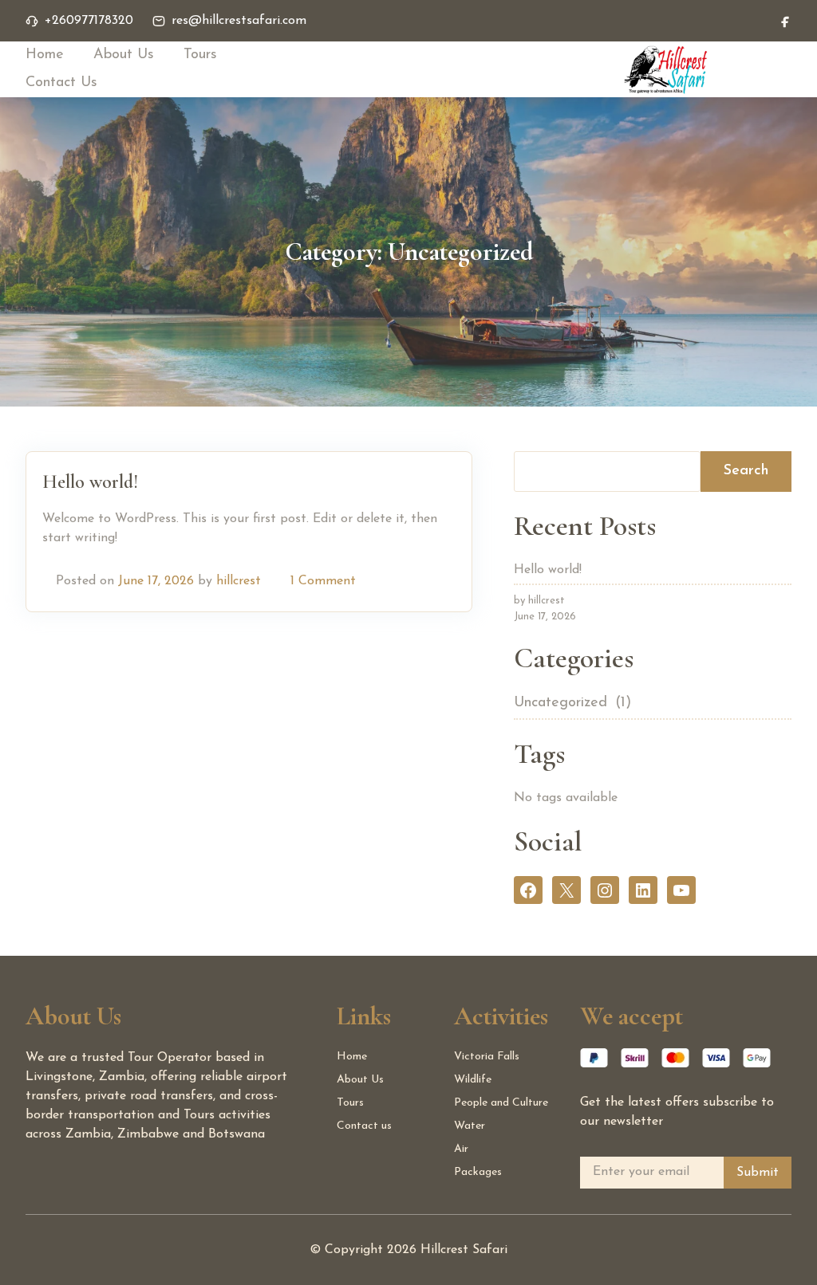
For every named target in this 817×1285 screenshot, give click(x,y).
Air (461, 1149)
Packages (478, 1172)
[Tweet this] (407, 581)
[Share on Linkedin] (446, 581)
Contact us (364, 1126)
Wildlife (472, 1080)
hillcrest (238, 581)
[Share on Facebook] (388, 581)
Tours (200, 55)
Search (746, 471)
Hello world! (90, 481)
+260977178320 (89, 20)
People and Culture (501, 1103)
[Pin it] (427, 581)
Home (45, 55)
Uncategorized (560, 703)
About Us (123, 55)
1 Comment (323, 581)
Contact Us (61, 83)
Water (469, 1126)
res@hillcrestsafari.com (239, 20)
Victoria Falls (486, 1057)
